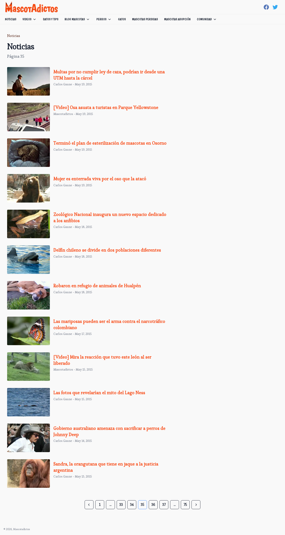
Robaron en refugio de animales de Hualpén (97, 286)
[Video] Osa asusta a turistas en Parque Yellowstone (105, 107)
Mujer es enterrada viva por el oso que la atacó (99, 179)
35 (142, 504)
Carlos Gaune (62, 84)
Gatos (122, 19)
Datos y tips (50, 19)
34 (132, 504)
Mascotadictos (63, 114)
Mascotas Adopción (177, 19)
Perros (101, 19)
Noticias (10, 19)
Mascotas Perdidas (145, 19)
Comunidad (204, 19)
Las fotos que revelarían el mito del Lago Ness (99, 393)
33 (121, 504)
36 (153, 504)
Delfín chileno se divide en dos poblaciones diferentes (107, 250)
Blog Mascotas (75, 19)
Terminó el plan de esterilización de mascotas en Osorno (110, 143)
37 (164, 504)
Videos (26, 19)
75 (185, 504)
